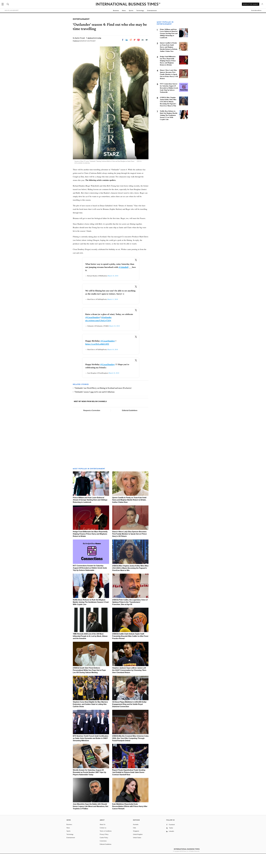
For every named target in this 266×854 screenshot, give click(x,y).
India (134, 828)
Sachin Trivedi (80, 38)
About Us (102, 824)
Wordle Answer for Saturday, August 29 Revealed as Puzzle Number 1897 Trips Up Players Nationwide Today (89, 772)
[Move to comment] (146, 40)
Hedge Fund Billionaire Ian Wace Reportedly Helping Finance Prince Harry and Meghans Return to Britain (90, 534)
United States (137, 837)
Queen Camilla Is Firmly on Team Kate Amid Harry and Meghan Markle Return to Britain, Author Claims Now (129, 500)
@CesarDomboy (92, 317)
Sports (131, 10)
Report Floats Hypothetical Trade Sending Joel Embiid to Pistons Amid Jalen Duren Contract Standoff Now (128, 772)
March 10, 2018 (113, 276)
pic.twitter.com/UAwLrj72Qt (98, 320)
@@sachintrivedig (94, 38)
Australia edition (256, 10)
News (124, 10)
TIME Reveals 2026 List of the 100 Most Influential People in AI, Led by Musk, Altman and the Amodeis (90, 636)
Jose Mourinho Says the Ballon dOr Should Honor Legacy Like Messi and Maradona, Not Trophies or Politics (90, 806)
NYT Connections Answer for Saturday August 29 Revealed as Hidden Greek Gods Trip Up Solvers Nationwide (90, 568)
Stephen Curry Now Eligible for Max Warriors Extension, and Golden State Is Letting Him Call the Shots (90, 704)
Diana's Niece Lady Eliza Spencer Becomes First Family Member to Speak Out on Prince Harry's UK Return (129, 534)
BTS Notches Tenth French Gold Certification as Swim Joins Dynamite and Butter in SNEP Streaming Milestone (90, 738)
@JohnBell (123, 267)
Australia (135, 824)
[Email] (142, 40)
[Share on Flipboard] (135, 40)
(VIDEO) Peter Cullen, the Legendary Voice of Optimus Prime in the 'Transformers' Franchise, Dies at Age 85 (130, 602)
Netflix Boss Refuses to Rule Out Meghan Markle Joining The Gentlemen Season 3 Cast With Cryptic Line (91, 602)
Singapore (136, 831)
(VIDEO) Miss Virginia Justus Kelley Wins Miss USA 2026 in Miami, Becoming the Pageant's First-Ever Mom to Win (130, 568)
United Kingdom (138, 834)
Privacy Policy (104, 834)
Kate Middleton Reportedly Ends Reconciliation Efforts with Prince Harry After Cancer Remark (129, 806)
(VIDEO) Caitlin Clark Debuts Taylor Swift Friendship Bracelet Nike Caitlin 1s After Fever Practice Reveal (130, 636)
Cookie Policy (104, 837)
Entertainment (152, 10)
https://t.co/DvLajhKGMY (97, 344)
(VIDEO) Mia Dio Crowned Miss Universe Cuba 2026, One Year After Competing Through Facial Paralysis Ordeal (130, 738)
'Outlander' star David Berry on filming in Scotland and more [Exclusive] (102, 388)
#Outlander (106, 317)
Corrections (103, 841)
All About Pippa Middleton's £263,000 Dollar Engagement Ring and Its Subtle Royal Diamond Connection (129, 704)
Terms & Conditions (106, 831)
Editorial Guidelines (129, 410)
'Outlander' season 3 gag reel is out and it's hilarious (94, 392)
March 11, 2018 (112, 299)
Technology (140, 10)
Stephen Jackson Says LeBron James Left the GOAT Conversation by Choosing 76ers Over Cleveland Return (129, 670)
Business (116, 10)
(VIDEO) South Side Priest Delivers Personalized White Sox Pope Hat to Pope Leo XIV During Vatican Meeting (89, 670)
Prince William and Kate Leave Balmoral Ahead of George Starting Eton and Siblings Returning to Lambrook (90, 500)
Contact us (103, 828)
